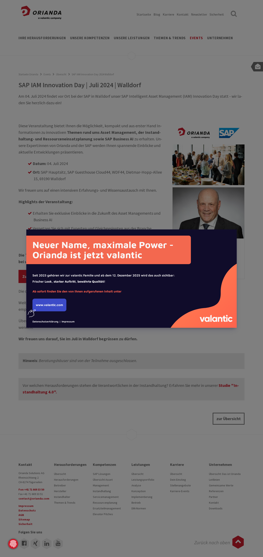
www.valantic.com (49, 305)
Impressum (68, 321)
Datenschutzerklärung (45, 321)
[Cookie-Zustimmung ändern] (13, 544)
